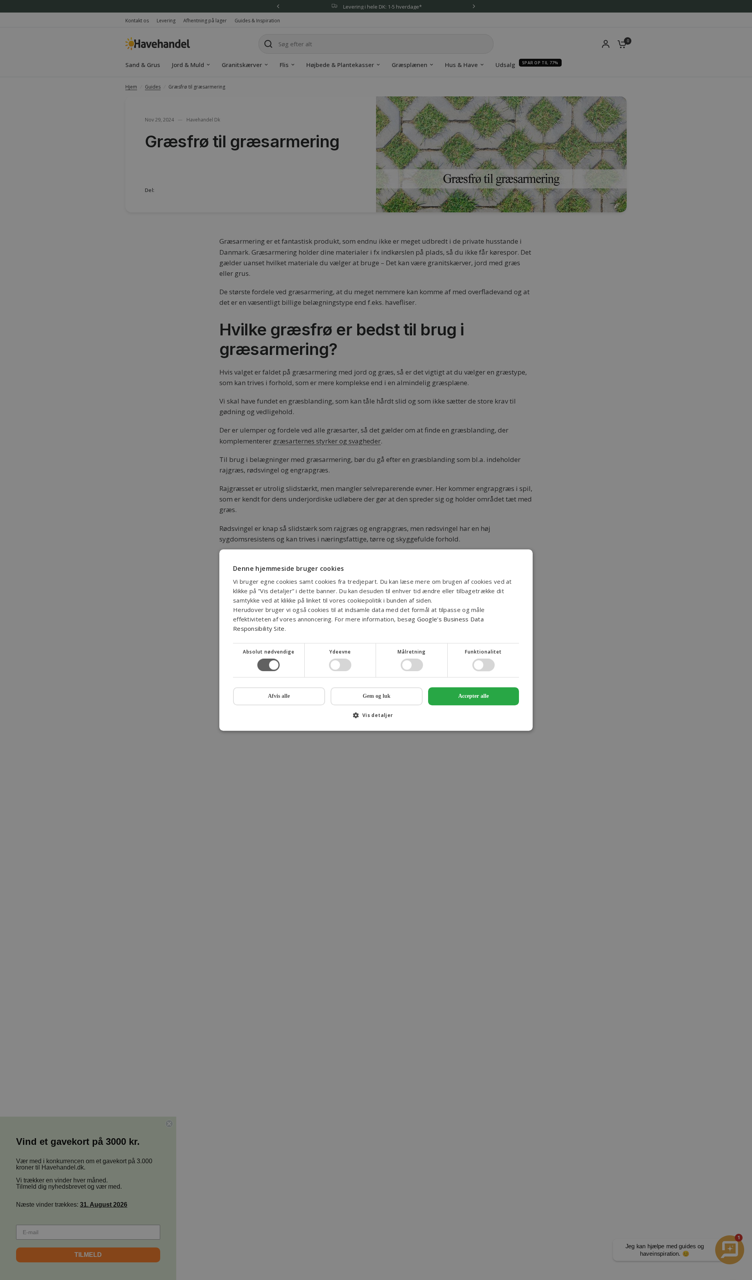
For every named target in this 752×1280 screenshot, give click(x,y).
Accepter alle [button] (473, 696)
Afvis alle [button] (279, 696)
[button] (376, 718)
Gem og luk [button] (376, 696)
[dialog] (376, 640)
